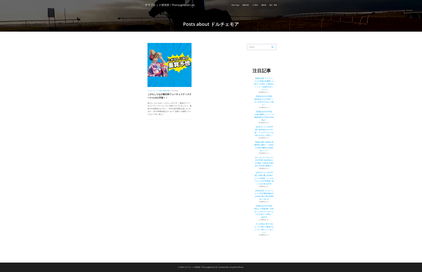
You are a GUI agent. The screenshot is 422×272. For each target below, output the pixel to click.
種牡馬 (263, 5)
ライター (150, 91)
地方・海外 (273, 5)
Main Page (235, 5)
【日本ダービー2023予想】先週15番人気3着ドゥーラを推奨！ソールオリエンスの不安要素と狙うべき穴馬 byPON (264, 178)
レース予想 (158, 91)
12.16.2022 (174, 90)
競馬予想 (246, 5)
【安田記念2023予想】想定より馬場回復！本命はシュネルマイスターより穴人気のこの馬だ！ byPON (264, 211)
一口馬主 (255, 5)
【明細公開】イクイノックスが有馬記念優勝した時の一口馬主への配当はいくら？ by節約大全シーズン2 (264, 84)
